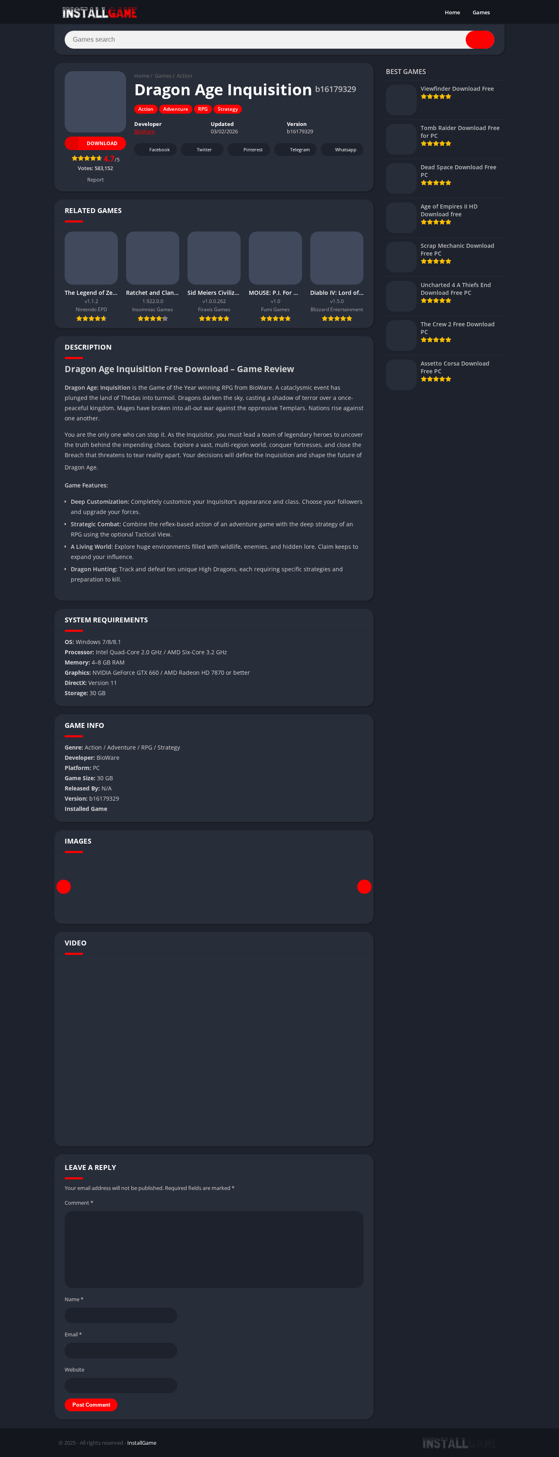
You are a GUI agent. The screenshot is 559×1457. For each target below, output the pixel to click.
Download (102, 143)
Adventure (175, 109)
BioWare (144, 131)
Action (184, 75)
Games (481, 12)
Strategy (228, 109)
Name (74, 1299)
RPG (203, 109)
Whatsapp (345, 149)
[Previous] (63, 887)
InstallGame (141, 1442)
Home (452, 12)
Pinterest (253, 149)
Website (74, 1369)
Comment (79, 1202)
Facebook (159, 149)
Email (73, 1334)
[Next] (364, 887)
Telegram (300, 149)
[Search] (480, 40)
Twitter (204, 149)
